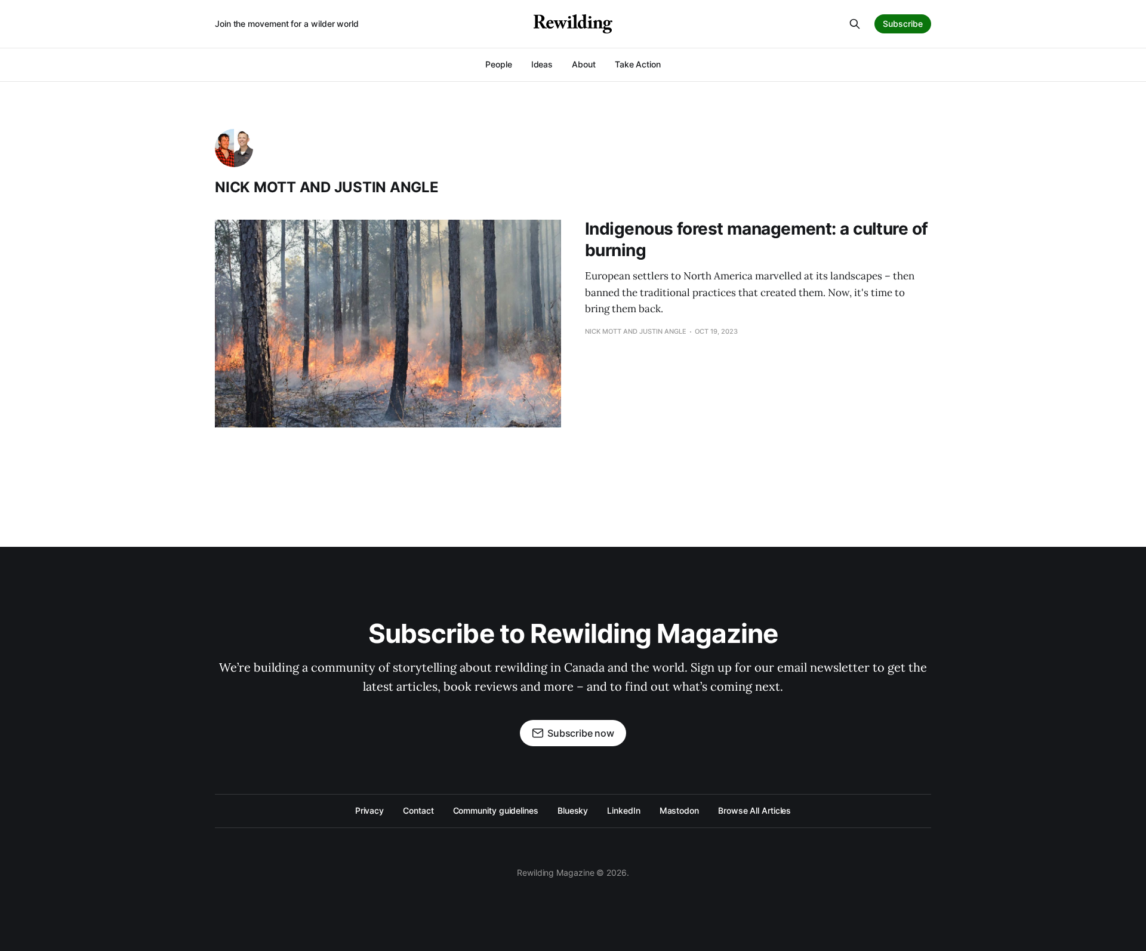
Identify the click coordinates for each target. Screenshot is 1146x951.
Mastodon (679, 810)
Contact (418, 810)
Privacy (369, 810)
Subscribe (903, 24)
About (584, 64)
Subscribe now (580, 733)
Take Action (638, 64)
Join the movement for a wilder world (287, 24)
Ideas (542, 64)
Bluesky (572, 810)
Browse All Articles (754, 810)
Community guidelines (495, 810)
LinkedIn (623, 810)
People (498, 64)
